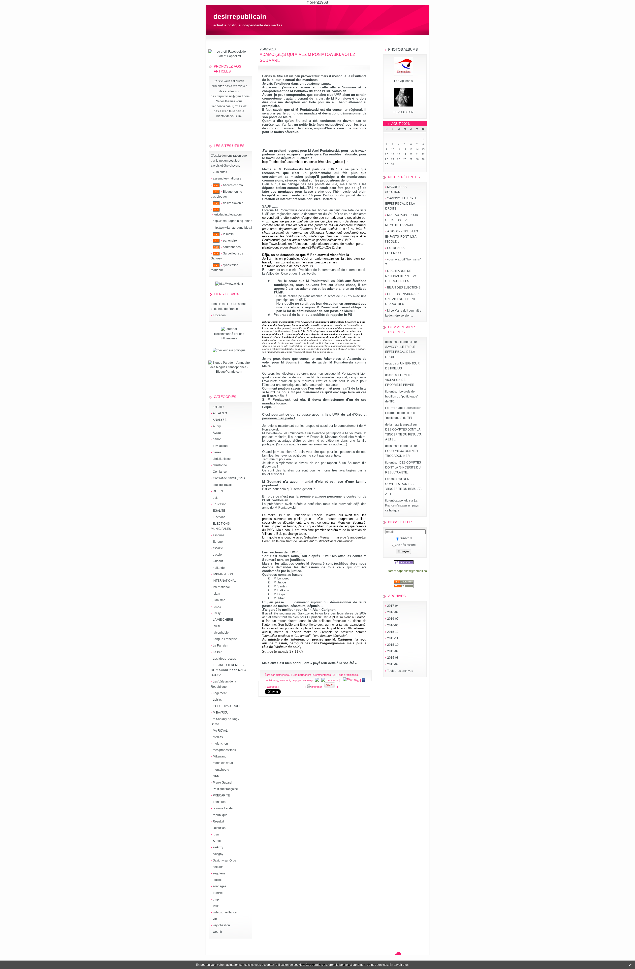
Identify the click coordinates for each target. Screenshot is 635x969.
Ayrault (217, 432)
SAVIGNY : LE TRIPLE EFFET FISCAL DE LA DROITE (401, 203)
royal (216, 834)
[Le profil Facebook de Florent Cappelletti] (229, 56)
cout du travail (222, 485)
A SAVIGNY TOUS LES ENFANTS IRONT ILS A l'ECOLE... (401, 236)
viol (215, 919)
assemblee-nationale (227, 178)
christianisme (222, 459)
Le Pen (217, 652)
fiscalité (218, 548)
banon (217, 439)
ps (299, 680)
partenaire (230, 240)
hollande (219, 568)
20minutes (220, 172)
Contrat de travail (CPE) (229, 478)
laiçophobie (221, 632)
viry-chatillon (221, 925)
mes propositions (224, 750)
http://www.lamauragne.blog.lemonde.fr (239, 227)
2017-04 (393, 606)
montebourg (221, 769)
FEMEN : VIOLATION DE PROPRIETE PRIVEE (399, 380)
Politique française (225, 789)
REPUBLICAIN (403, 112)
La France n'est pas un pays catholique (402, 505)
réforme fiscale (223, 808)
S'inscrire (406, 538)
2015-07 (393, 664)
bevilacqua (220, 446)
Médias (218, 737)
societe (217, 880)
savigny (218, 854)
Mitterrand (219, 756)
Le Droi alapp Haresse (400, 408)
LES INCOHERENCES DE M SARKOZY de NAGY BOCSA (229, 670)
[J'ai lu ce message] (630, 965)
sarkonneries (232, 247)
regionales (352, 674)
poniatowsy (271, 680)
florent (389, 391)
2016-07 (393, 618)
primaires (219, 802)
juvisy (217, 613)
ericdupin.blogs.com (228, 214)
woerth (217, 931)
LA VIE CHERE (223, 619)
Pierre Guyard (222, 782)
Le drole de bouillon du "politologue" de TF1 (401, 396)
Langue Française (225, 639)
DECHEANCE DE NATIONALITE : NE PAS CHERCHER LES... (401, 276)
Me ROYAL (220, 730)
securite (218, 867)
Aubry (217, 426)
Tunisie (218, 893)
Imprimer (316, 686)
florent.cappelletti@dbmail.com (408, 571)
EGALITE (219, 510)
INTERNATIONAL (224, 580)
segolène (219, 873)
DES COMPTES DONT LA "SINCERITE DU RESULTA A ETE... (403, 434)
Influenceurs (229, 338)
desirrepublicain (239, 16)
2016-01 (393, 625)
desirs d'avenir (233, 203)
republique (220, 815)
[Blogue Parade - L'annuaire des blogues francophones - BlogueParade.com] (229, 371)
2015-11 (392, 638)
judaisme (219, 600)
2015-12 (393, 632)
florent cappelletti (396, 500)
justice (217, 606)
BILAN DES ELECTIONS (403, 287)
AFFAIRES (220, 413)
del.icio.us (332, 680)
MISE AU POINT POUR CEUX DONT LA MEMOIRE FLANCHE (401, 220)
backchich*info (233, 185)
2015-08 (393, 657)
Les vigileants (403, 81)
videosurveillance (225, 912)
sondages (219, 886)
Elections (219, 517)
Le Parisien (220, 645)
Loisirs (217, 699)
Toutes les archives (400, 671)
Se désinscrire (406, 545)
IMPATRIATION (223, 574)
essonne (218, 535)
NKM (216, 776)
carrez (217, 452)
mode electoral (223, 763)
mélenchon (220, 743)
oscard (389, 363)
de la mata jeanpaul (398, 342)
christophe (220, 465)
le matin (228, 234)
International (221, 587)
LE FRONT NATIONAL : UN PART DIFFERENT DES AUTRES (402, 299)
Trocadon (219, 315)
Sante (217, 841)
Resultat (218, 821)
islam (216, 593)
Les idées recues (224, 658)
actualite (218, 407)
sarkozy (218, 847)
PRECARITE (221, 795)
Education (219, 504)
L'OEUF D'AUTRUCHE (228, 706)
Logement (219, 693)
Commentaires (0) (324, 674)
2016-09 (393, 612)
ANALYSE (219, 420)
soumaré (285, 680)
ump (216, 899)
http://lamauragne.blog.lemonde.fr (235, 221)
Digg (356, 680)
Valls (216, 906)
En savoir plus (399, 965)
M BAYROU (220, 712)
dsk (215, 498)
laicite (217, 626)
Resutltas (219, 828)
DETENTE (220, 491)
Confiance (220, 471)
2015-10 (393, 644)
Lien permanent (301, 674)
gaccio (217, 554)
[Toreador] (229, 329)
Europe (218, 541)
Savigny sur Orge (224, 860)
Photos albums (403, 49)
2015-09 (393, 651)
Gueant (218, 561)
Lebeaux (391, 479)
